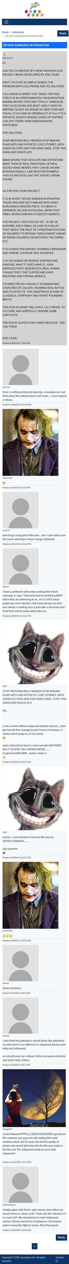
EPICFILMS (8, 58)
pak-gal (6, 1036)
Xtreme (6, 587)
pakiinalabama (9, 1205)
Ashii (5, 686)
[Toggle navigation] (6, 22)
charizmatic (8, 478)
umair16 (6, 530)
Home (5, 32)
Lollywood (18, 32)
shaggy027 (7, 1129)
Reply (62, 33)
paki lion (6, 387)
